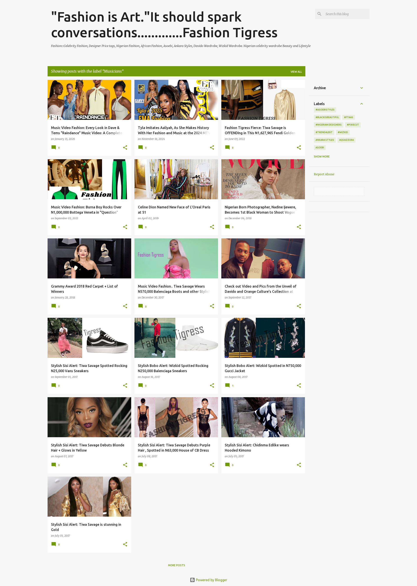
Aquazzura (346, 140)
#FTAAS (348, 117)
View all (296, 71)
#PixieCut (353, 124)
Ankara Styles (325, 140)
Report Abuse (324, 174)
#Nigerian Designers (329, 124)
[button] (125, 148)
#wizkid (343, 132)
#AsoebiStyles (325, 109)
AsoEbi (320, 147)
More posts (176, 565)
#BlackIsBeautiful (327, 117)
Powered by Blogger (211, 580)
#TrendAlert (324, 132)
